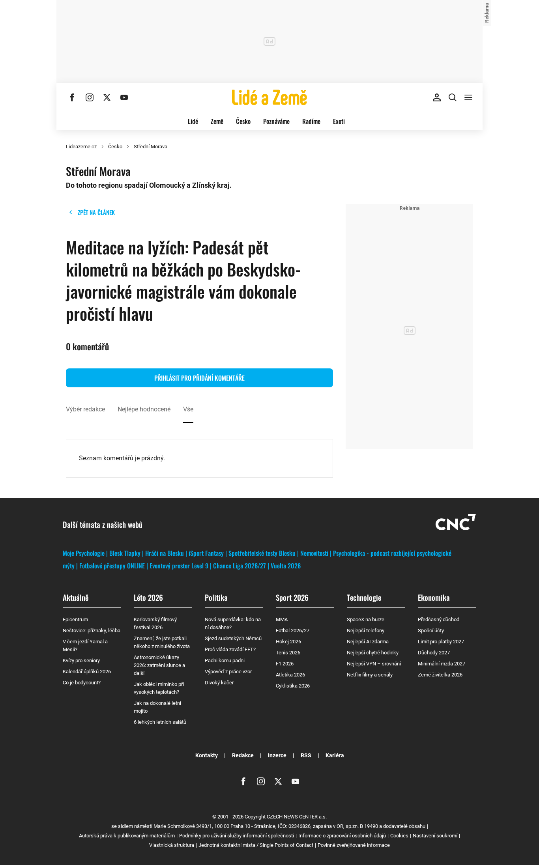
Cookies (399, 836)
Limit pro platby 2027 (441, 642)
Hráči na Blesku (164, 553)
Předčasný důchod (438, 619)
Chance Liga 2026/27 (239, 565)
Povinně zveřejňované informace (354, 845)
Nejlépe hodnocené (144, 409)
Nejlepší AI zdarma (368, 642)
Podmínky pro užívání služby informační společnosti (236, 836)
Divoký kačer (219, 683)
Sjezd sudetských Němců (233, 638)
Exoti (339, 121)
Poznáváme (276, 121)
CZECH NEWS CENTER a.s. (297, 817)
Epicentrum (75, 619)
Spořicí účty (431, 630)
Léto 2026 (148, 597)
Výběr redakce (85, 409)
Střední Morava (150, 146)
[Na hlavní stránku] (269, 97)
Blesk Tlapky (124, 553)
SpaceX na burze (365, 619)
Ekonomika (434, 597)
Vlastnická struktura (171, 845)
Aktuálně (75, 597)
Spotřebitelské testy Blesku (262, 553)
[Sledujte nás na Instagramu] (89, 97)
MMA (282, 619)
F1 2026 (285, 664)
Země (217, 121)
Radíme (311, 121)
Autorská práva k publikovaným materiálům (127, 836)
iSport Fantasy (206, 553)
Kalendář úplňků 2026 (87, 671)
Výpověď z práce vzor (228, 671)
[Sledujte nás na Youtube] (124, 97)
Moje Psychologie (84, 553)
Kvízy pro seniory (81, 660)
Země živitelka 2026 (440, 675)
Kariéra (335, 755)
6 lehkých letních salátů (160, 722)
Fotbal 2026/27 (292, 630)
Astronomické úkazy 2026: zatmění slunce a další (159, 665)
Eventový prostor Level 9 (179, 565)
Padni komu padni (225, 660)
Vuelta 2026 (286, 565)
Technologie (364, 597)
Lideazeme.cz (81, 146)
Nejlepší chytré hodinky (373, 653)
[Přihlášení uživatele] (437, 97)
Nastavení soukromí (435, 836)
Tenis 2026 (288, 653)
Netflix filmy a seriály (370, 675)
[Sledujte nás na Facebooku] (72, 97)
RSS (306, 755)
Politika (216, 597)
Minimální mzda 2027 (441, 664)
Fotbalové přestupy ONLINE (112, 565)
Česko (243, 121)
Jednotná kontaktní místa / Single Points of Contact (255, 845)
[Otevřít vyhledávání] (452, 97)
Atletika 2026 (290, 675)
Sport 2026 (292, 597)
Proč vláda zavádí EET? (230, 649)
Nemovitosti (314, 553)
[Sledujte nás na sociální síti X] (107, 97)
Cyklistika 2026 (293, 686)
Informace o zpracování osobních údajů (342, 836)
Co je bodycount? (82, 683)
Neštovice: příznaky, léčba (91, 630)
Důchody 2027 (434, 653)
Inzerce (277, 755)
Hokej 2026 (288, 642)
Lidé (193, 121)
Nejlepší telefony (365, 630)
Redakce (243, 755)
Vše (188, 409)
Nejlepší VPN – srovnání (374, 664)
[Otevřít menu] (468, 97)
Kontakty (206, 755)
